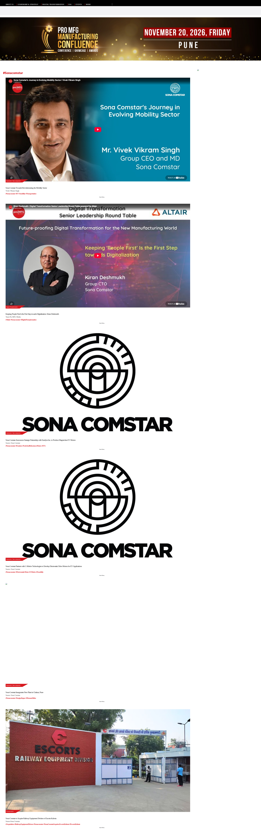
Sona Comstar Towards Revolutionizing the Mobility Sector (26, 188)
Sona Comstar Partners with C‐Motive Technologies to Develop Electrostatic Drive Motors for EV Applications (44, 566)
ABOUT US (10, 4)
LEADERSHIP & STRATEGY (28, 4)
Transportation (10, 811)
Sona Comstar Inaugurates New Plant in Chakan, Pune (24, 692)
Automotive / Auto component (13, 181)
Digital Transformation (12, 307)
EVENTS (79, 4)
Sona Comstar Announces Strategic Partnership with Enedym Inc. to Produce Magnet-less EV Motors (40, 440)
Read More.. (102, 197)
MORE (88, 4)
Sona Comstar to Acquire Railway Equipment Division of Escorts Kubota (31, 818)
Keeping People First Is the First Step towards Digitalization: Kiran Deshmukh (32, 314)
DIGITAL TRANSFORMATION (53, 4)
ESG (70, 4)
